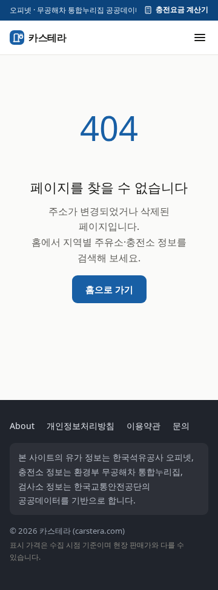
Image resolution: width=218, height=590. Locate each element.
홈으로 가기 (109, 289)
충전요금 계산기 (182, 10)
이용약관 (143, 425)
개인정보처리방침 (80, 425)
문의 (181, 425)
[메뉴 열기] (200, 37)
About (22, 425)
